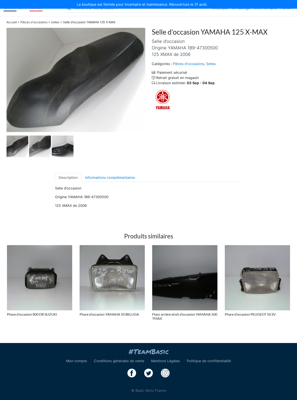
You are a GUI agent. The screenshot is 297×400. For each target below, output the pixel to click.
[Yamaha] (163, 99)
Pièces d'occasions (33, 22)
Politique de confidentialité (209, 361)
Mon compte (76, 361)
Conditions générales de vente (119, 361)
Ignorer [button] (214, 4)
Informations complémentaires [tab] (110, 177)
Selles (55, 22)
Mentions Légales (165, 361)
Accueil (12, 22)
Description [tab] (68, 177)
